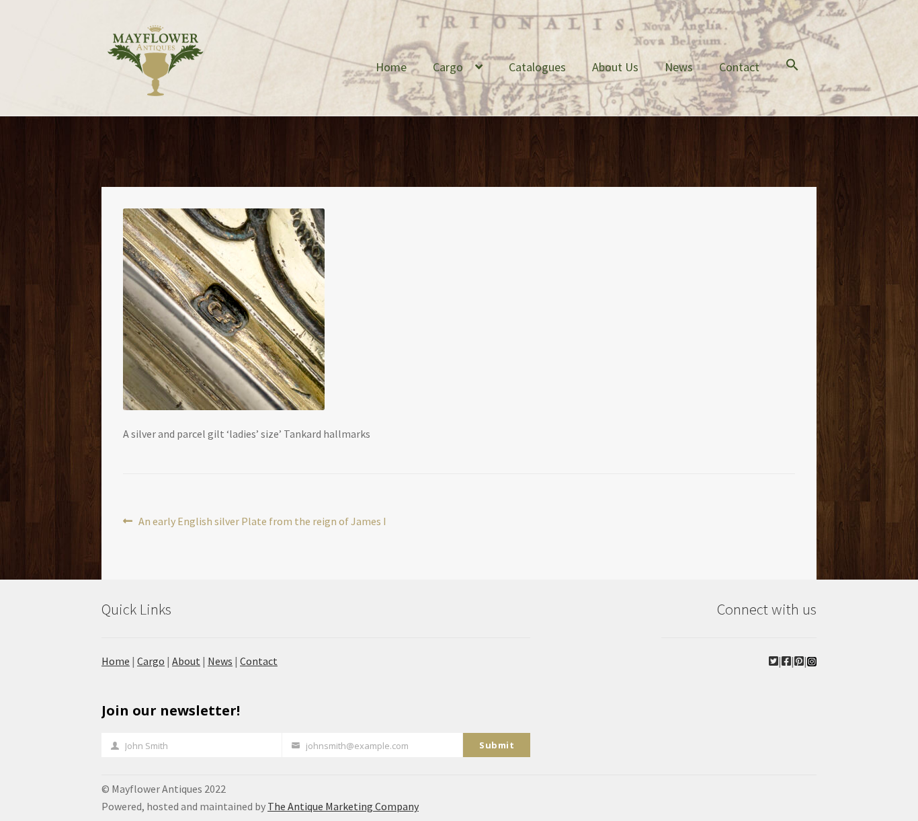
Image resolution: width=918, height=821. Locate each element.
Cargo (448, 67)
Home (391, 67)
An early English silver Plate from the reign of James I (262, 522)
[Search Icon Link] (792, 75)
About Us (615, 67)
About (186, 661)
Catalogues (537, 67)
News (679, 67)
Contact (739, 67)
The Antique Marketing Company (343, 806)
